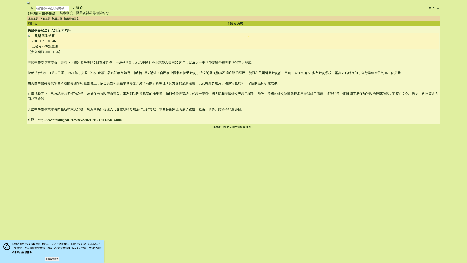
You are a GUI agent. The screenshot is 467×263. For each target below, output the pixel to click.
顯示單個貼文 (71, 18)
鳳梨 (37, 36)
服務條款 (27, 252)
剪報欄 (33, 13)
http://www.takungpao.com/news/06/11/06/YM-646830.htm (80, 120)
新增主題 (57, 18)
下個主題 (45, 18)
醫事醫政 (48, 13)
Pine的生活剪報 (236, 127)
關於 (79, 8)
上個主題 (33, 18)
